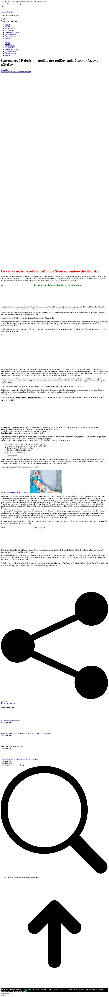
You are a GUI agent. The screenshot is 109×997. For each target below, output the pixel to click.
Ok (26, 991)
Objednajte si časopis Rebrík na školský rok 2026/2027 (19, 759)
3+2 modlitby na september (10, 721)
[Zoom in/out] (8, 993)
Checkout (11, 12)
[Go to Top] (54, 987)
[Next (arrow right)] (4, 995)
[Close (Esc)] (2, 993)
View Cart (4, 12)
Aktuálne (4, 72)
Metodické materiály (24, 72)
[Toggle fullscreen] (6, 993)
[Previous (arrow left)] (2, 995)
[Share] (4, 993)
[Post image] (7, 719)
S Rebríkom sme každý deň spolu (12, 746)
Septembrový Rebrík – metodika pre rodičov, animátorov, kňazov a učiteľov (26, 733)
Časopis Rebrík (12, 72)
